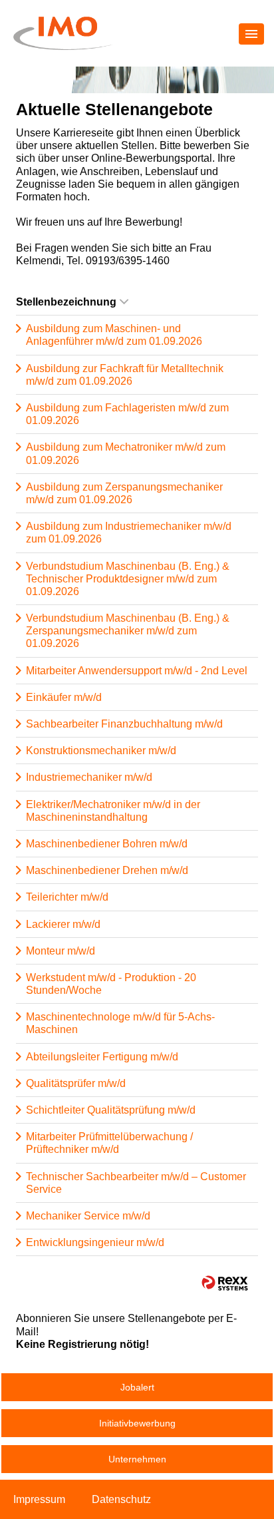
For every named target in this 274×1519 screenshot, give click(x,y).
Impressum (39, 1499)
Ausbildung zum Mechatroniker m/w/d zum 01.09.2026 (125, 453)
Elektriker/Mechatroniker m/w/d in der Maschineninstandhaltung (113, 811)
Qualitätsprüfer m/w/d (76, 1083)
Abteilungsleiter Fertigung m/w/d (102, 1056)
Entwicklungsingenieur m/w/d (95, 1242)
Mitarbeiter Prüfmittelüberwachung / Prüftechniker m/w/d (109, 1143)
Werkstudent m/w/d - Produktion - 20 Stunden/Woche (111, 984)
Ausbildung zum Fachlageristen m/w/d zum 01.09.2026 (127, 414)
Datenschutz (121, 1499)
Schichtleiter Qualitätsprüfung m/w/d (111, 1110)
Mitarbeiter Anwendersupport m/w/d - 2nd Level (136, 670)
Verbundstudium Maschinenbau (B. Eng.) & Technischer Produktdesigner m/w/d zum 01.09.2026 (127, 578)
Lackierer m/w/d (63, 924)
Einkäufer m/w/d (64, 697)
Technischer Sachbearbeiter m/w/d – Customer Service (136, 1183)
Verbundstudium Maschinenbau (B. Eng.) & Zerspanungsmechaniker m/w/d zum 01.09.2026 (127, 630)
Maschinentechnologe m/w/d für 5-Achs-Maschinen (120, 1023)
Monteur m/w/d (60, 951)
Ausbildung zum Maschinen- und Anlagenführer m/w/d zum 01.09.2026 (114, 335)
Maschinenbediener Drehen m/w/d (107, 870)
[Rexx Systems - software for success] (225, 1283)
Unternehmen (137, 1459)
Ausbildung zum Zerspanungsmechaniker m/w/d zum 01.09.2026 (124, 493)
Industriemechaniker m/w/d (89, 777)
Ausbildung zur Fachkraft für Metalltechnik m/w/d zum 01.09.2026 (124, 375)
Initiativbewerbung (137, 1423)
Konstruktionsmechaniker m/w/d (101, 750)
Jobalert (137, 1387)
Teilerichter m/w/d (67, 897)
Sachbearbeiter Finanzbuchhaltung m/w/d (124, 724)
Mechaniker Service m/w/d (88, 1215)
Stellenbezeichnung (66, 302)
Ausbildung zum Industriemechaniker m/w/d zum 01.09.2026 (128, 532)
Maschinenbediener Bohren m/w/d (107, 843)
